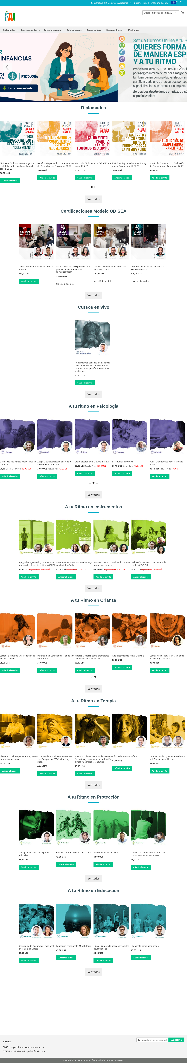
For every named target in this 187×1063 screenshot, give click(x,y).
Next (179, 67)
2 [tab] (95, 187)
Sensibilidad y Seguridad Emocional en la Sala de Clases (36, 947)
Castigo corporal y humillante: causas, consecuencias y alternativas (149, 854)
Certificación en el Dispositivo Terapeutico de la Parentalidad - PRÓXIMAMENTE (73, 269)
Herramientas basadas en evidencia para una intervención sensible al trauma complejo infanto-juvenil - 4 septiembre (92, 366)
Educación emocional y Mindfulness (73, 946)
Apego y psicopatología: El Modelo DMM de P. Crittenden (16, 463)
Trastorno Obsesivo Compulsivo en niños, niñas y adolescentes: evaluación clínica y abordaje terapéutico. (93, 759)
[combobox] (160, 12)
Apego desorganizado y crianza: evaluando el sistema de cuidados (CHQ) (37, 563)
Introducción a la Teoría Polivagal (166, 461)
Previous (7, 67)
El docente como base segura (145, 946)
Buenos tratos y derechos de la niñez (74, 852)
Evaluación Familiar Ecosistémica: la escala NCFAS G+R (148, 563)
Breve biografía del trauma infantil (54, 461)
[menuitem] (9, 30)
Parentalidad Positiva (85, 461)
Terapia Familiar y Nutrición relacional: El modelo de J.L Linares (167, 757)
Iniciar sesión (140, 2)
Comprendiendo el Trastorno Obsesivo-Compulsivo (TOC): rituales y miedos (54, 759)
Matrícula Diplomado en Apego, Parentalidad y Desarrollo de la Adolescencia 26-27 (18, 166)
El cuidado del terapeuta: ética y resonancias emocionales (18, 757)
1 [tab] (92, 187)
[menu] (93, 30)
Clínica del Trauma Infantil (125, 756)
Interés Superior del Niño (106, 852)
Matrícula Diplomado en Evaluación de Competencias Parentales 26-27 (167, 164)
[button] (177, 3)
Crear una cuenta (159, 2)
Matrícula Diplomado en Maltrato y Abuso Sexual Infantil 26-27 (129, 164)
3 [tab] (97, 483)
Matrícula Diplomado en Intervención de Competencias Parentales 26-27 (55, 164)
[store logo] (10, 16)
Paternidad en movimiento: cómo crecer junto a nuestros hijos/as (18, 657)
